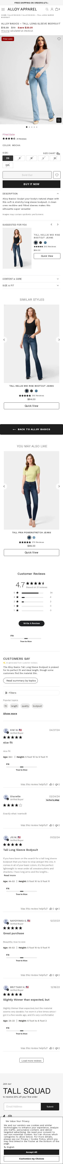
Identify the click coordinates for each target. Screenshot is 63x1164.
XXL (8, 165)
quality (25, 706)
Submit (50, 1106)
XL (55, 158)
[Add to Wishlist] (59, 39)
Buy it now (31, 184)
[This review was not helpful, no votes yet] (56, 784)
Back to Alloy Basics (33, 429)
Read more (10, 875)
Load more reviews (31, 1060)
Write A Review (31, 623)
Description (10, 193)
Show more (10, 713)
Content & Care (12, 278)
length (14, 706)
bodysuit (37, 706)
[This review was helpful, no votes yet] (51, 784)
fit (6, 706)
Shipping (5, 31)
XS (7, 158)
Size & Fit (8, 285)
